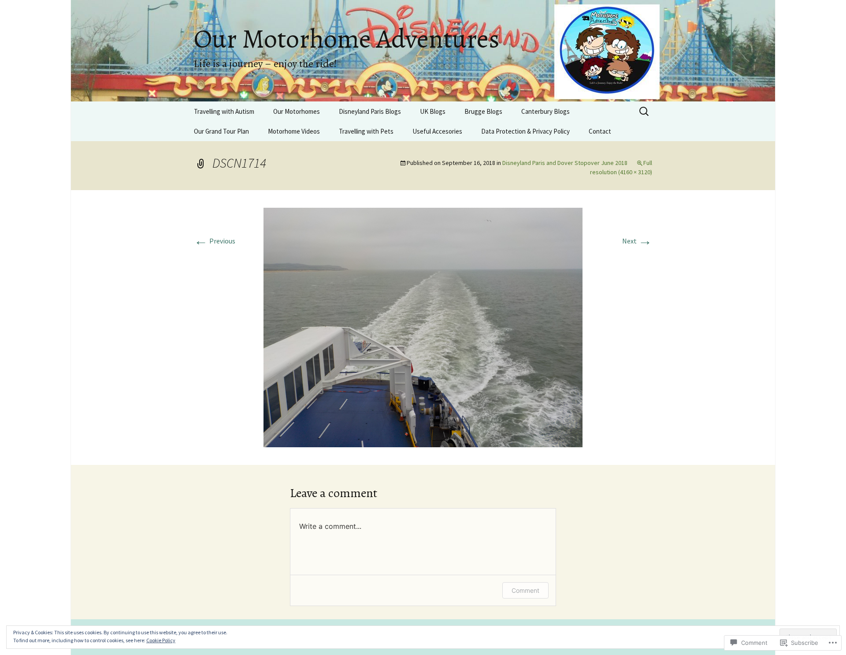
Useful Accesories (437, 131)
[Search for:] (644, 111)
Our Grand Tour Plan (221, 131)
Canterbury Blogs (545, 111)
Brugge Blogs (483, 111)
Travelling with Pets (366, 131)
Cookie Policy (160, 640)
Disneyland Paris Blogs (370, 111)
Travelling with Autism (224, 111)
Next (637, 240)
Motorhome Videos (294, 131)
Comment (525, 590)
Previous (214, 240)
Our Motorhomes (296, 111)
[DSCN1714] (423, 326)
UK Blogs (432, 111)
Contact (600, 131)
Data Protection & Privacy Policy (525, 131)
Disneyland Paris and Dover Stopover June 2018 (564, 163)
